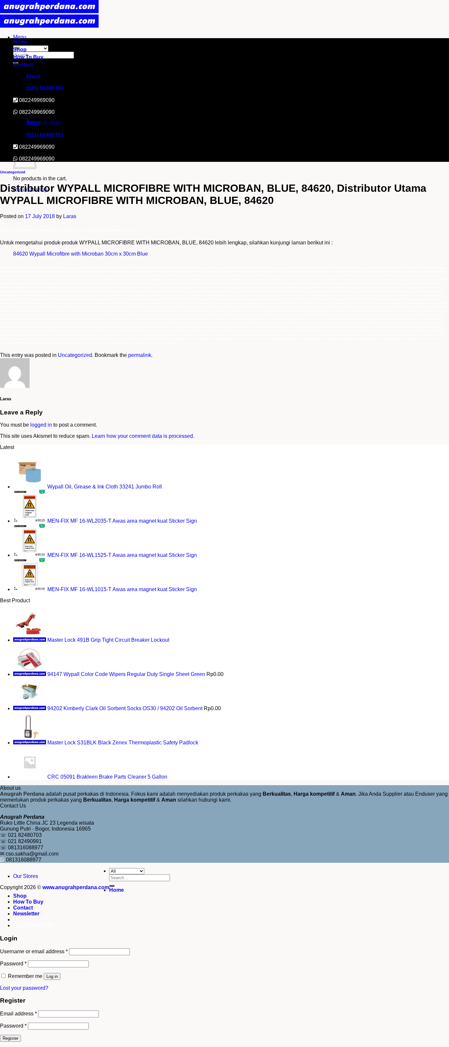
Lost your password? (24, 988)
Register (10, 1038)
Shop (20, 49)
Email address (18, 1013)
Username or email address (34, 951)
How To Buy (28, 57)
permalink (139, 355)
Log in (52, 976)
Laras (69, 216)
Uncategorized (12, 172)
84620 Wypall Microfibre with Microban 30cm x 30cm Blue (80, 254)
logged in (41, 425)
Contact (23, 64)
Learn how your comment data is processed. (143, 436)
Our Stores (25, 876)
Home (20, 42)
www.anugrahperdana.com (75, 887)
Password (13, 963)
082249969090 (37, 112)
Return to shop (43, 122)
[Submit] (111, 886)
